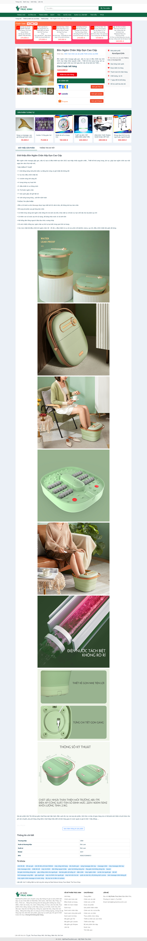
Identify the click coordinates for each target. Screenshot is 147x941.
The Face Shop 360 (37, 935)
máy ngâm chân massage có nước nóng (31, 878)
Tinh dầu (93, 15)
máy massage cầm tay (116, 866)
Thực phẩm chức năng (91, 916)
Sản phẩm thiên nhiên (91, 907)
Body (52, 15)
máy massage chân (24, 869)
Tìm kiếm (106, 8)
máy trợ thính (46, 869)
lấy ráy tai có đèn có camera (55, 878)
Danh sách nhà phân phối (72, 913)
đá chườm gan (74, 866)
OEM (65, 54)
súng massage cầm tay (88, 866)
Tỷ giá (28, 935)
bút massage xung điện (25, 875)
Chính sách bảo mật (70, 899)
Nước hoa (67, 15)
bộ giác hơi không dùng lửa (27, 872)
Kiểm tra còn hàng (67, 75)
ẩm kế (114, 872)
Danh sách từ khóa (70, 916)
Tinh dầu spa (88, 930)
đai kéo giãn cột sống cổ (67, 872)
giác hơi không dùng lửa (76, 869)
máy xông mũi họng (61, 866)
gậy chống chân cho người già (47, 872)
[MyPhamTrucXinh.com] (24, 8)
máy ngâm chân (90, 872)
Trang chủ (19, 2)
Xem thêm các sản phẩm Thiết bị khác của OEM (83, 54)
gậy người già (39, 875)
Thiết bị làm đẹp (89, 921)
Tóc (58, 15)
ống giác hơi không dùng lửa (95, 869)
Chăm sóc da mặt (89, 899)
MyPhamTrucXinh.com (69, 939)
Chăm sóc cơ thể (89, 902)
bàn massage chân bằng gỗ (117, 875)
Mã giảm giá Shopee (71, 924)
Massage (35, 205)
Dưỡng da (32, 15)
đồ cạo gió (29, 866)
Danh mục (26, 2)
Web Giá (54, 935)
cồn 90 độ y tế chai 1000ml (44, 866)
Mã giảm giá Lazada (71, 921)
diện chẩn (80, 872)
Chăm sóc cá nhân (90, 913)
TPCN (102, 15)
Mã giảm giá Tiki (69, 919)
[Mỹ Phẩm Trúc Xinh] (26, 894)
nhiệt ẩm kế (36, 869)
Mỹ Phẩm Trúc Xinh (84, 939)
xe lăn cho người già (104, 872)
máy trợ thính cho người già (55, 875)
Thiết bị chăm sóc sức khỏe (31, 18)
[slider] (20, 91)
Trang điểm (43, 15)
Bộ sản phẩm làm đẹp (91, 924)
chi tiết (47, 148)
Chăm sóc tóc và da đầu (92, 910)
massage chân (102, 866)
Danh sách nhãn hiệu (71, 910)
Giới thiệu (34, 2)
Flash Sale (21, 23)
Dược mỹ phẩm (89, 905)
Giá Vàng (48, 935)
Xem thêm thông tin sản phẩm (73, 828)
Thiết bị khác (44, 18)
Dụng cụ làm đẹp (80, 15)
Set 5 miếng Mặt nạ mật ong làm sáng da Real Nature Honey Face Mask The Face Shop (51, 882)
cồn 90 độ (21, 866)
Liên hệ (40, 2)
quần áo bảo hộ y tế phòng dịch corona (93, 875)
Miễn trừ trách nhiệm (71, 905)
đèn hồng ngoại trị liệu (59, 869)
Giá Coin (60, 935)
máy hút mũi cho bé (71, 875)
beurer (108, 869)
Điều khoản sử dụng (70, 902)
